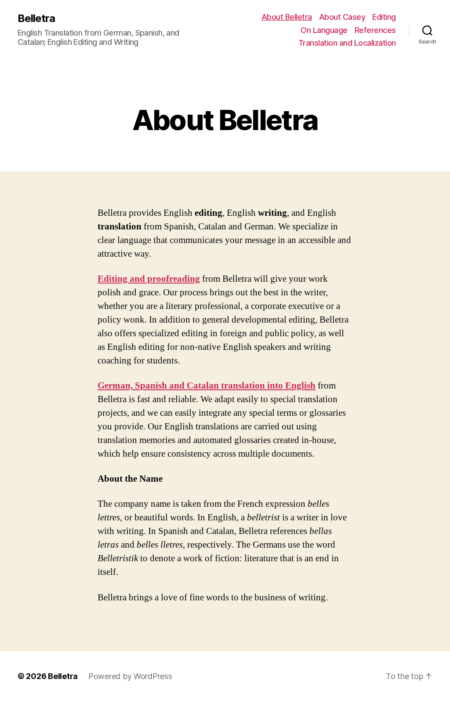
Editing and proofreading (149, 279)
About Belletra (286, 17)
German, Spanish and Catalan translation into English (207, 386)
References (375, 30)
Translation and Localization (347, 42)
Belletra (36, 18)
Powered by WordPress (130, 676)
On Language (324, 30)
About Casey (342, 17)
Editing (384, 17)
